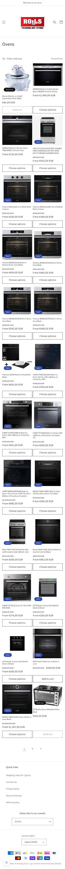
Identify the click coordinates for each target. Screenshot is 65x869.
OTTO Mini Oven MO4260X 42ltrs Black (46, 710)
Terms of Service (14, 795)
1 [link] (24, 748)
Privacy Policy (12, 788)
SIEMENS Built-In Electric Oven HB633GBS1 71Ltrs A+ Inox (15, 149)
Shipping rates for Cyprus (18, 775)
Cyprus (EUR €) (31, 842)
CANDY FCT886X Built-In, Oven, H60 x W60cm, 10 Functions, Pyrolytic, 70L (47, 435)
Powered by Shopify (53, 864)
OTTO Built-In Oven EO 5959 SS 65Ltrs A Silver (45, 606)
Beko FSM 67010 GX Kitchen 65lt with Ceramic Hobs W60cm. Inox (15, 550)
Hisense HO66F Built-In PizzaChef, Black (16, 375)
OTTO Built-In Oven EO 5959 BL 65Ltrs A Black (15, 662)
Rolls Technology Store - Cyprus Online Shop (27, 864)
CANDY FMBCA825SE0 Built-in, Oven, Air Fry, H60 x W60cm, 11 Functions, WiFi (45, 376)
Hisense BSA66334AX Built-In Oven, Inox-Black (17, 320)
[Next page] (40, 748)
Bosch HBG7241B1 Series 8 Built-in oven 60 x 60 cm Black (47, 550)
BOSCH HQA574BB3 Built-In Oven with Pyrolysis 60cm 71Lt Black (46, 492)
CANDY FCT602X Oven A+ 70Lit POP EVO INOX (16, 606)
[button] (3, 22)
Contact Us (11, 782)
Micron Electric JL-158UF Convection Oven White (12, 97)
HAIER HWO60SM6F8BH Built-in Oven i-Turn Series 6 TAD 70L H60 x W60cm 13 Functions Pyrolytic (16, 493)
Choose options (47, 109)
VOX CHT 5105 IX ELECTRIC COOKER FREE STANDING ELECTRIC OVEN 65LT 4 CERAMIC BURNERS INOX (47, 150)
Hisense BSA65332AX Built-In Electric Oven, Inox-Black (14, 263)
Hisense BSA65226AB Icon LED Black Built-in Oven (48, 208)
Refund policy (13, 802)
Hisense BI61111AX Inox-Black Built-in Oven (17, 208)
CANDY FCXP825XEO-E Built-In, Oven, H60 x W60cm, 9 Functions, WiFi (16, 435)
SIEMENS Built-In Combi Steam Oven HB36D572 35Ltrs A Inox (45, 90)
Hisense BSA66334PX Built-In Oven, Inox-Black (47, 320)
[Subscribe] (49, 821)
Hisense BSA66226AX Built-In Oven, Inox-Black (47, 264)
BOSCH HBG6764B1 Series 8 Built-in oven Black (17, 718)
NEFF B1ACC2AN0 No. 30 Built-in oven (46, 662)
